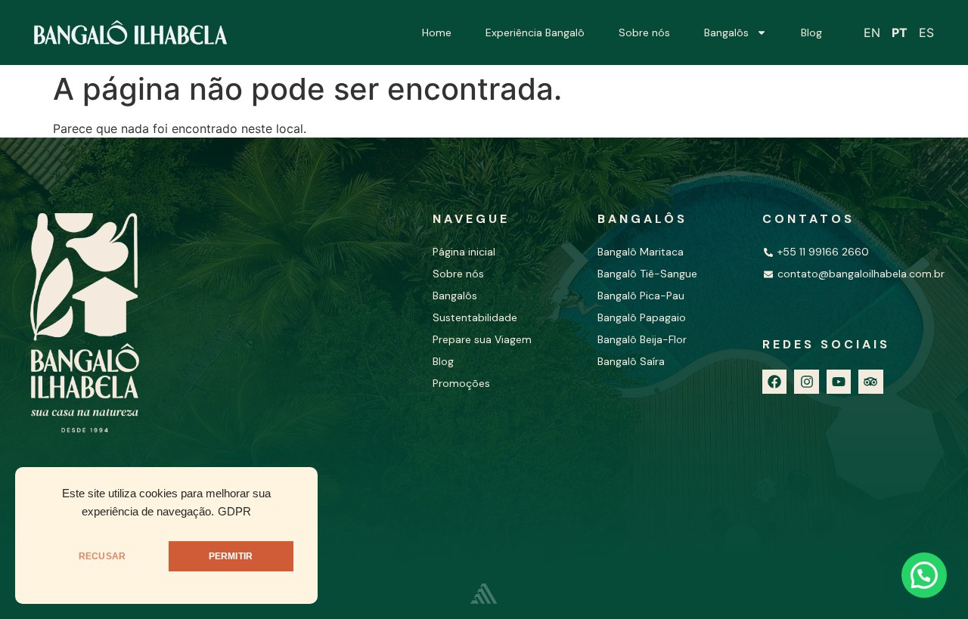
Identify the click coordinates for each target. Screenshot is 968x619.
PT (900, 32)
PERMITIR (231, 556)
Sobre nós (644, 32)
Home (436, 32)
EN (872, 32)
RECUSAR (102, 556)
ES (926, 32)
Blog (811, 32)
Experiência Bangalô (535, 32)
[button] (924, 575)
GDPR (234, 512)
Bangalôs (726, 32)
